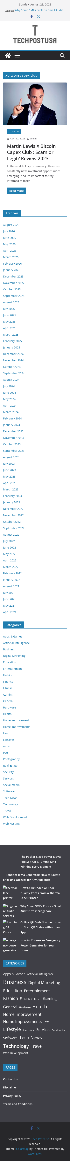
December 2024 (13, 354)
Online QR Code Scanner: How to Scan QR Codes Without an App (40, 927)
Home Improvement (16, 720)
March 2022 (10, 567)
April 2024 (9, 405)
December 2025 (13, 276)
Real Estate (10, 765)
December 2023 (13, 431)
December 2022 (13, 509)
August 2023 (11, 457)
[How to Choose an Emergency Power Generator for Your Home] (10, 945)
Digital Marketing (14, 656)
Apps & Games (12, 636)
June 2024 (9, 392)
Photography (11, 759)
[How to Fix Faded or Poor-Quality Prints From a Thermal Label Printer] (10, 892)
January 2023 (11, 502)
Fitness (7, 688)
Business (9, 649)
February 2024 (12, 418)
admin (33, 138)
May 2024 (9, 399)
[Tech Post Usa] (7, 55)
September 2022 (13, 528)
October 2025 (12, 289)
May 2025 (9, 321)
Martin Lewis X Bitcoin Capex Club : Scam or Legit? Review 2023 (31, 152)
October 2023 (12, 444)
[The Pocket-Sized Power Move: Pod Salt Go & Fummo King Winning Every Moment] (10, 861)
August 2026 (11, 225)
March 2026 (10, 257)
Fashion (8, 675)
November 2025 (13, 283)
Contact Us (10, 1079)
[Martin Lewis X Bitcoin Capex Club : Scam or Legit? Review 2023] (35, 104)
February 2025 (12, 341)
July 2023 (9, 463)
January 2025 (11, 347)
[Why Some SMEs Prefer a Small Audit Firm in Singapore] (10, 911)
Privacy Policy (12, 1096)
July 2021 (9, 592)
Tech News (14, 131)
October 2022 (12, 521)
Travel (7, 811)
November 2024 (13, 360)
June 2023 (9, 470)
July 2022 (9, 541)
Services (8, 778)
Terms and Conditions (17, 1104)
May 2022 (9, 554)
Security (8, 772)
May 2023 (9, 476)
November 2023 (13, 438)
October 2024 (12, 367)
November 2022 (13, 515)
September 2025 (13, 296)
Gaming (8, 694)
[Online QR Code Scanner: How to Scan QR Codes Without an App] (10, 927)
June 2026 (9, 238)
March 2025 (10, 334)
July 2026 (9, 231)
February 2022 (12, 573)
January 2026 (11, 270)
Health (7, 714)
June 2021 (9, 599)
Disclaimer (10, 1087)
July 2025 (9, 309)
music (7, 746)
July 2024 (9, 386)
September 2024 (13, 373)
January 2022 (11, 580)
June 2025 (9, 315)
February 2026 (12, 263)
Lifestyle (8, 740)
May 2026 (9, 244)
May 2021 (9, 605)
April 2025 (9, 328)
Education (9, 662)
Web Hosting (11, 823)
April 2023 (9, 483)
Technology (10, 804)
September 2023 (13, 451)
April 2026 (9, 250)
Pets (6, 752)
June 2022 (9, 547)
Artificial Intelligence (16, 643)
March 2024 (10, 412)
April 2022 (9, 560)
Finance (8, 681)
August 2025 (11, 302)
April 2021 (9, 612)
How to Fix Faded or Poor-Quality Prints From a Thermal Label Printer (40, 893)
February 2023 (12, 496)
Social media (11, 785)
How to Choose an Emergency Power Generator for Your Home (40, 945)
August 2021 (11, 586)
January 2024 (11, 425)
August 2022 (11, 534)
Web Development (15, 817)
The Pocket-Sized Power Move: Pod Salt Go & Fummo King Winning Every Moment (40, 861)
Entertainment (12, 669)
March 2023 (10, 489)
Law (5, 733)
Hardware (9, 707)
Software (9, 791)
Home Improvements (16, 727)
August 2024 (11, 380)
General (8, 701)
